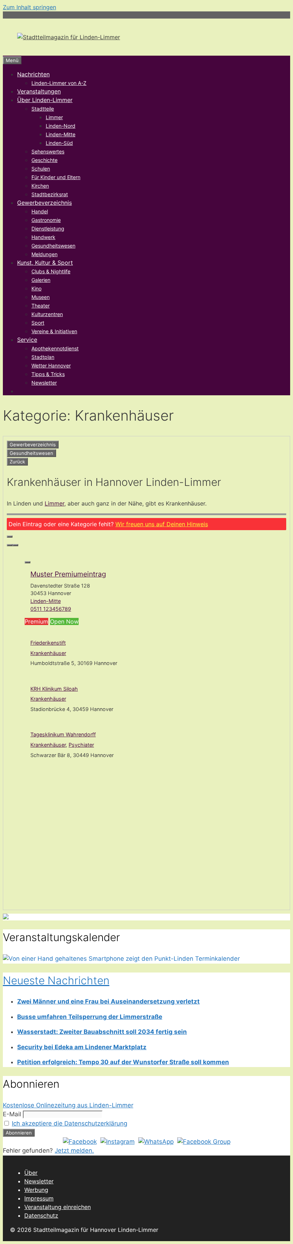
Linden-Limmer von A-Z (58, 83)
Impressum (39, 1198)
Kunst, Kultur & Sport (45, 262)
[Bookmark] (27, 562)
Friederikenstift (48, 643)
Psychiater (81, 745)
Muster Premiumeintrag (68, 574)
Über (31, 1172)
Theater (40, 306)
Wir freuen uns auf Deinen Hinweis (161, 524)
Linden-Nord (60, 126)
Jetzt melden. (74, 1150)
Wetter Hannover (51, 365)
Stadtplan (42, 357)
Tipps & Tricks (48, 374)
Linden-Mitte (60, 134)
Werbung (36, 1189)
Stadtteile (42, 109)
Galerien (40, 280)
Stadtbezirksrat (49, 194)
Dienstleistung (47, 228)
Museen (40, 297)
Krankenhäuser (48, 653)
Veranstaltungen (39, 91)
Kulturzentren (47, 314)
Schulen (40, 169)
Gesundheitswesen (53, 246)
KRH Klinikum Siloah (54, 689)
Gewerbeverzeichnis (44, 202)
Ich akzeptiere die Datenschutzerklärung (69, 1123)
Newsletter (44, 383)
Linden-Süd (59, 143)
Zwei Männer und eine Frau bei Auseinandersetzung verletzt (108, 1001)
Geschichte (44, 160)
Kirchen (40, 186)
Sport (37, 323)
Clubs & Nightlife (50, 271)
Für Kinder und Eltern (55, 177)
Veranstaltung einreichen (57, 1206)
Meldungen (44, 254)
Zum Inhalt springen (29, 7)
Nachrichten (33, 74)
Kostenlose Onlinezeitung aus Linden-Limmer (68, 1105)
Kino (36, 288)
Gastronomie (46, 220)
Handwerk (43, 237)
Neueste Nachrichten (56, 980)
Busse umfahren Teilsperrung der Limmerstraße (89, 1016)
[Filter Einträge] (10, 536)
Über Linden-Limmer (45, 99)
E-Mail (12, 1114)
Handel (39, 211)
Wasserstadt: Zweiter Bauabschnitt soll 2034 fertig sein (102, 1031)
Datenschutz (41, 1215)
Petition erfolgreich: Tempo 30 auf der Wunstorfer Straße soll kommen (123, 1062)
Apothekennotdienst (55, 348)
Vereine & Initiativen (54, 331)
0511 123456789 (50, 609)
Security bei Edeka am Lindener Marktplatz (81, 1047)
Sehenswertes (47, 151)
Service (27, 339)
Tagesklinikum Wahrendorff (63, 734)
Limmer (54, 117)
